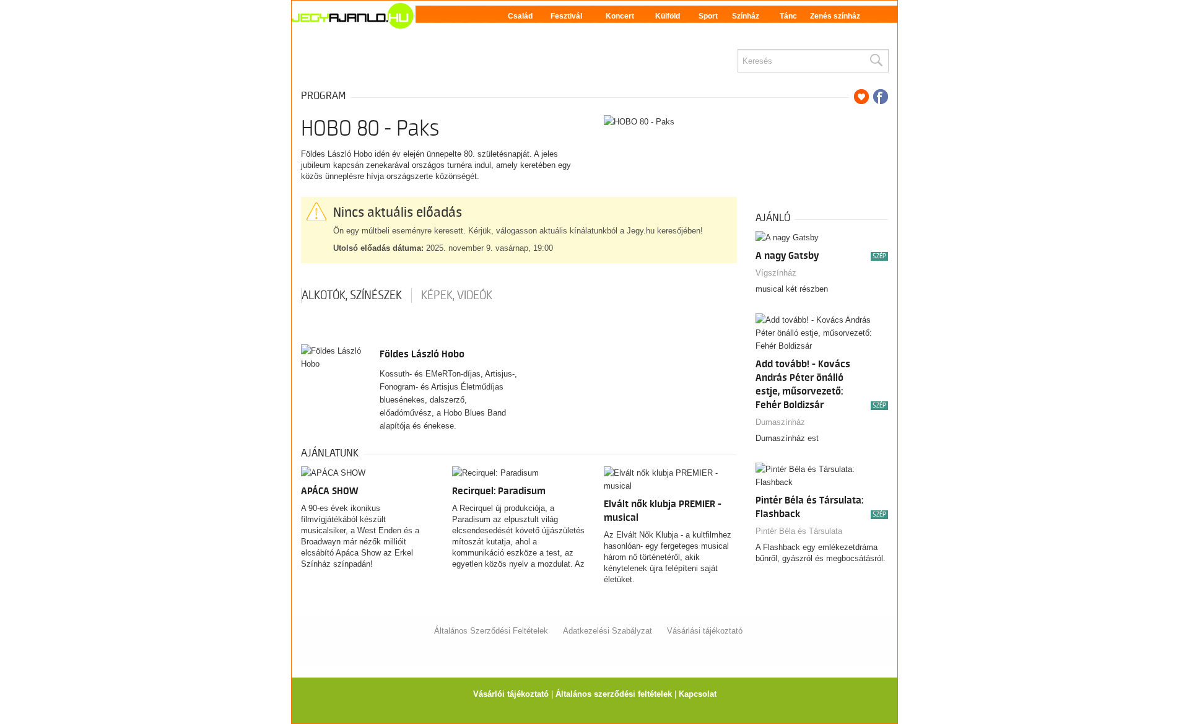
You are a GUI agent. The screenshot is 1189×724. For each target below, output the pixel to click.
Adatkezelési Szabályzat (607, 630)
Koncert (620, 16)
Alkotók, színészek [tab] (352, 295)
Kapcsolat (697, 694)
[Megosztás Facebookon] (880, 96)
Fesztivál (566, 16)
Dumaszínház (780, 422)
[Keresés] (876, 60)
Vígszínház (776, 272)
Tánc (788, 16)
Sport (708, 16)
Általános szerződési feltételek (613, 694)
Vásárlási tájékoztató (705, 630)
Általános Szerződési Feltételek (491, 630)
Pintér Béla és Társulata (799, 531)
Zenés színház (835, 16)
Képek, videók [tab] (456, 295)
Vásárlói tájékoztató (511, 694)
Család (520, 16)
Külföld (667, 16)
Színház (745, 16)
